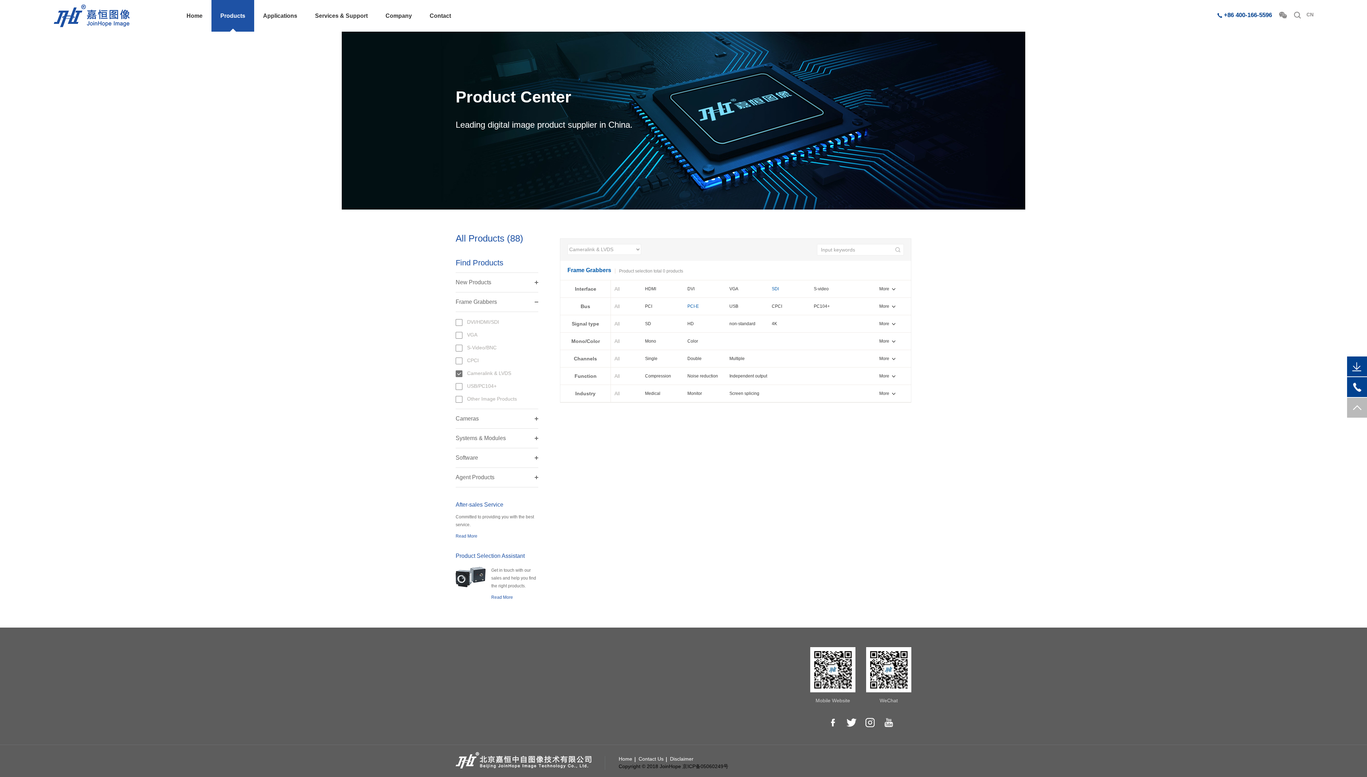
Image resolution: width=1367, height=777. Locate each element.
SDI (775, 288)
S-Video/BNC (482, 347)
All (617, 289)
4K (774, 323)
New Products (473, 282)
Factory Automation (527, 696)
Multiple (737, 358)
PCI (648, 306)
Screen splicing (744, 393)
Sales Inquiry (730, 667)
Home (195, 16)
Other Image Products (492, 399)
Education (516, 677)
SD (648, 323)
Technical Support (595, 677)
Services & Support (341, 16)
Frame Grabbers (476, 302)
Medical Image (521, 667)
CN (1310, 14)
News (652, 696)
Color (692, 341)
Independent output (748, 376)
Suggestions (589, 696)
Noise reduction (702, 376)
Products (232, 16)
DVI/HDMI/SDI (483, 322)
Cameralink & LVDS (489, 373)
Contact (440, 16)
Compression (658, 376)
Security (514, 686)
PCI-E (693, 306)
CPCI (473, 360)
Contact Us (728, 677)
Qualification (660, 686)
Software (467, 458)
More (884, 288)
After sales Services (597, 686)
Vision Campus (592, 706)
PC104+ (822, 306)
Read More (466, 536)
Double (694, 358)
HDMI (650, 288)
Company (399, 16)
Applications (280, 16)
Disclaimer (681, 759)
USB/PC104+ (482, 386)
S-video (821, 288)
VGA (472, 335)
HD (690, 323)
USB (733, 306)
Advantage (658, 677)
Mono (650, 341)
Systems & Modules (481, 438)
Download (586, 667)
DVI (691, 288)
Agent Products (475, 477)
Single (651, 358)
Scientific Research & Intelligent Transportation (533, 711)
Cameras (467, 419)
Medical (652, 393)
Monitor (694, 393)
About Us (656, 667)
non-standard (742, 323)
